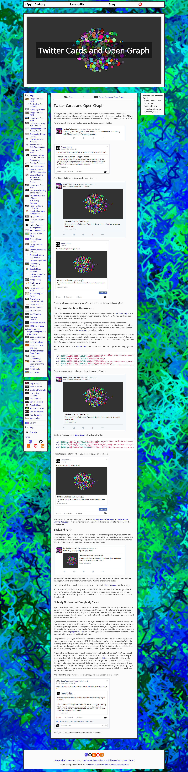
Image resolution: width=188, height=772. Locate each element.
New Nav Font (35, 311)
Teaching (33, 432)
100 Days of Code (37, 326)
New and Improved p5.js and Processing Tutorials (37, 199)
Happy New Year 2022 (36, 151)
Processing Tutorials (34, 394)
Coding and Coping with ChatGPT (37, 124)
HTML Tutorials (36, 387)
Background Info (36, 342)
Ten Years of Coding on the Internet (38, 191)
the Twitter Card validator (103, 519)
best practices (111, 585)
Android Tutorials (37, 408)
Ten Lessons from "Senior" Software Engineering (37, 157)
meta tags (83, 330)
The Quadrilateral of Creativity (37, 256)
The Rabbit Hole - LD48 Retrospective (38, 170)
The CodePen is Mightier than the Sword (37, 363)
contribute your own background (115, 764)
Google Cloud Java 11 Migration (37, 212)
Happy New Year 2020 (36, 245)
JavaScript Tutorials (38, 322)
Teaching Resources (34, 318)
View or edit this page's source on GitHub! (116, 760)
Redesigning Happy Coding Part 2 (38, 130)
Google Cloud (35, 405)
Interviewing (35, 418)
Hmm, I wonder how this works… (152, 101)
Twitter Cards (81, 346)
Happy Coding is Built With (36, 207)
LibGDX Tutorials (37, 411)
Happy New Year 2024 (36, 114)
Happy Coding (35, 4)
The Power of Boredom (35, 284)
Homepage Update (37, 109)
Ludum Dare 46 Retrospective (36, 226)
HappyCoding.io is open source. (67, 760)
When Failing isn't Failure (37, 294)
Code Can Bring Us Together (37, 338)
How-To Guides (36, 415)
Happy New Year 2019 (36, 289)
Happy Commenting (35, 357)
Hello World (34, 372)
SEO (103, 658)
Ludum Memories (37, 166)
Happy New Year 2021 (36, 186)
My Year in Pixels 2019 (36, 235)
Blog (112, 4)
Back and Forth (150, 106)
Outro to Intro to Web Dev (37, 140)
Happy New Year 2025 (36, 100)
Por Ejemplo (35, 369)
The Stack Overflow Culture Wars (37, 275)
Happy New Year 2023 (36, 119)
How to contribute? (90, 760)
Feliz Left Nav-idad (37, 230)
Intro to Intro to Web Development (37, 146)
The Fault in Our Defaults (36, 105)
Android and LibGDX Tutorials (37, 300)
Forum (27, 437)
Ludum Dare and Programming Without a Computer (36, 331)
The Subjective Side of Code (38, 251)
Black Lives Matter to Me (37, 221)
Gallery (33, 423)
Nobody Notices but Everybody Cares (152, 110)
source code (93, 764)
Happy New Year (36, 304)
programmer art (77, 631)
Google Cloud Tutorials (35, 270)
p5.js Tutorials (35, 383)
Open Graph (80, 435)
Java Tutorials (35, 314)
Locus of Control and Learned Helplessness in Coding (36, 178)
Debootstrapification (38, 260)
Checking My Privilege (35, 264)
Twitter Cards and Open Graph (37, 352)
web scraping (121, 313)
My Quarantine (36, 216)
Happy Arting (35, 279)
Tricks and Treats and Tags (37, 346)
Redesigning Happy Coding (38, 135)
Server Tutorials (36, 307)
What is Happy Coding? (36, 240)
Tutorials (77, 4)
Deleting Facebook (37, 163)
